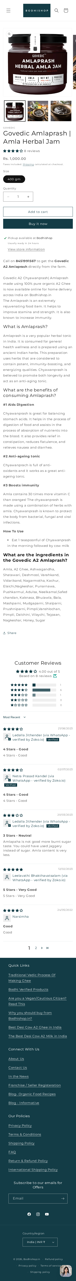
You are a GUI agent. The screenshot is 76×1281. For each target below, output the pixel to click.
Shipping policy (40, 1271)
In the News (18, 1076)
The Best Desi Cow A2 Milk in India (37, 1036)
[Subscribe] (62, 1199)
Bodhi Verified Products (28, 989)
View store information (26, 249)
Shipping (28, 164)
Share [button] (11, 633)
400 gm (14, 179)
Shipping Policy (21, 1143)
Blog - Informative (23, 1103)
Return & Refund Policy (28, 1161)
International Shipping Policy (33, 1170)
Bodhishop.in (31, 1259)
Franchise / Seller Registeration (34, 1085)
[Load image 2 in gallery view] (38, 111)
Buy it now (38, 224)
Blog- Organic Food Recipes (32, 1094)
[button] (8, 10)
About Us (16, 1059)
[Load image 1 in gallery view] (14, 111)
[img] (13, 729)
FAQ (12, 1152)
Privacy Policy (20, 1125)
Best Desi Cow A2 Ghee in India (35, 1027)
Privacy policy (27, 1265)
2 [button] (36, 948)
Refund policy (54, 1259)
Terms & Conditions (24, 1134)
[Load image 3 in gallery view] (61, 111)
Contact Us (17, 1068)
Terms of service (51, 1265)
